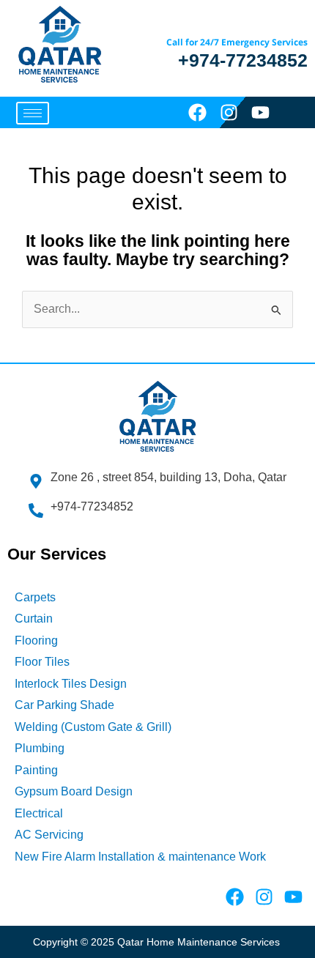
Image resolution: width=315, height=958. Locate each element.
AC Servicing (49, 834)
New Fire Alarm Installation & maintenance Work (140, 856)
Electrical (39, 813)
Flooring (36, 640)
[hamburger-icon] (32, 113)
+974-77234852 (243, 60)
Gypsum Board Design (74, 791)
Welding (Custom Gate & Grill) (93, 727)
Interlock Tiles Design (71, 683)
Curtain (34, 618)
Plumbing (39, 748)
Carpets (35, 597)
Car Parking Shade (64, 705)
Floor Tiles (42, 662)
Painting (36, 770)
